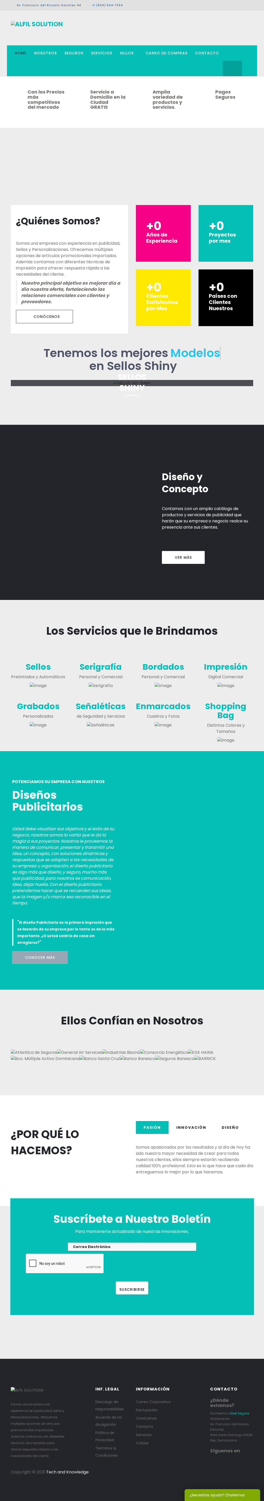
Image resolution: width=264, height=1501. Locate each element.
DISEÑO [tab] (230, 1127)
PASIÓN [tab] (152, 1127)
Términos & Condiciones (106, 1452)
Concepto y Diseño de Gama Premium (132, 401)
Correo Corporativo (153, 1401)
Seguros (73, 53)
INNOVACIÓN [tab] (191, 1127)
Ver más (183, 557)
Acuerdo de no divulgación (108, 1421)
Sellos (127, 53)
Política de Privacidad (104, 1436)
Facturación (147, 1410)
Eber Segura (239, 1413)
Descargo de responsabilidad (109, 1405)
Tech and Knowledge (67, 1472)
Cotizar (142, 1443)
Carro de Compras (166, 53)
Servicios (101, 53)
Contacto (207, 53)
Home (20, 53)
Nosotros (45, 53)
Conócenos (46, 316)
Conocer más (40, 957)
